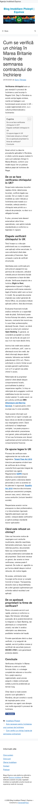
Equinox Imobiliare (15, 777)
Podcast (6, 769)
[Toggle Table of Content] (28, 119)
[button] (35, 31)
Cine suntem (8, 755)
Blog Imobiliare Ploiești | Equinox (19, 10)
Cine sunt (7, 758)
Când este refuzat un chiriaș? (17, 136)
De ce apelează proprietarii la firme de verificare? (17, 140)
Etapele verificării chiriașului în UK (17, 129)
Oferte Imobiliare (9, 762)
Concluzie (10, 144)
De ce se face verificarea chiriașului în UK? (15, 123)
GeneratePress (23, 802)
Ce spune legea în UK (14, 133)
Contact (6, 766)
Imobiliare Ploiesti (13, 720)
